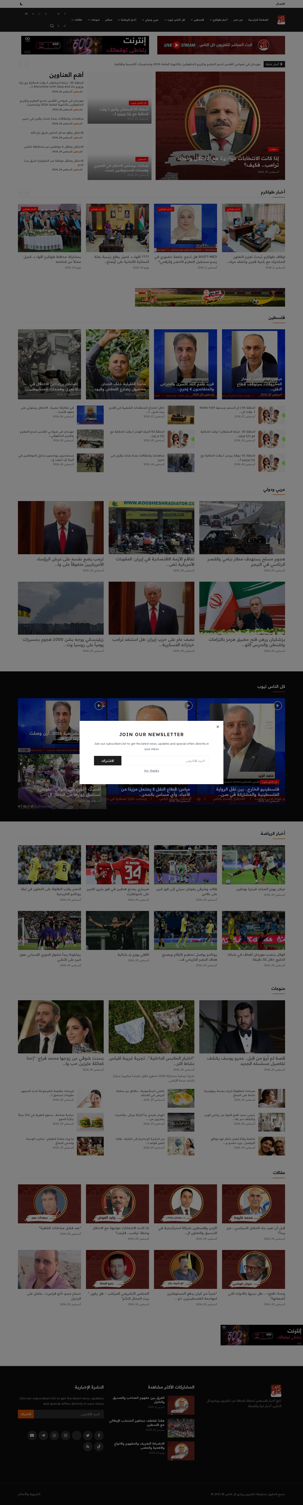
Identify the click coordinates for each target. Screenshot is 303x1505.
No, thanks (151, 771)
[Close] (217, 726)
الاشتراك (107, 761)
